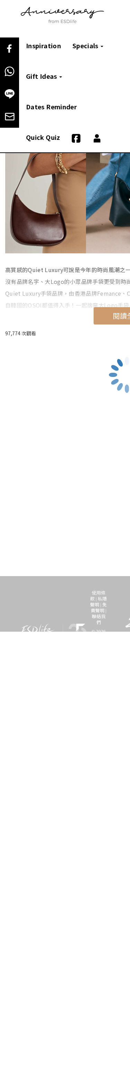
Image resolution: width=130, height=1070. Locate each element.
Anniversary (88, 681)
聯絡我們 (98, 619)
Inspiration (43, 45)
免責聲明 (99, 607)
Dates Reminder (51, 106)
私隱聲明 (98, 601)
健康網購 (69, 688)
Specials (86, 45)
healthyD (44, 688)
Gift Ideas (42, 76)
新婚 (65, 681)
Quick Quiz (43, 137)
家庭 (26, 688)
